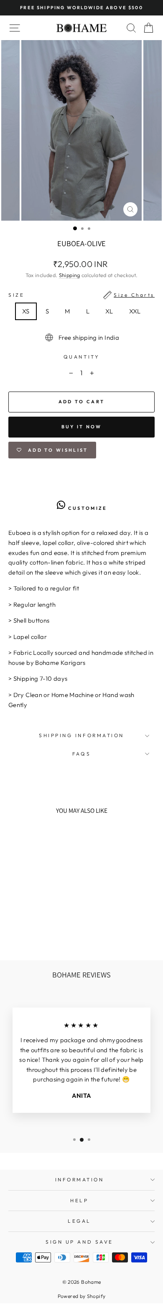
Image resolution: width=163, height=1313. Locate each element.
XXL (135, 311)
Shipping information (81, 735)
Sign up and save (79, 1242)
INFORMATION (79, 1179)
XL (109, 311)
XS (26, 311)
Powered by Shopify (82, 1296)
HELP (79, 1200)
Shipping (69, 275)
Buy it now (81, 427)
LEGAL (79, 1221)
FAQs (81, 754)
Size (81, 295)
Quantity (81, 357)
